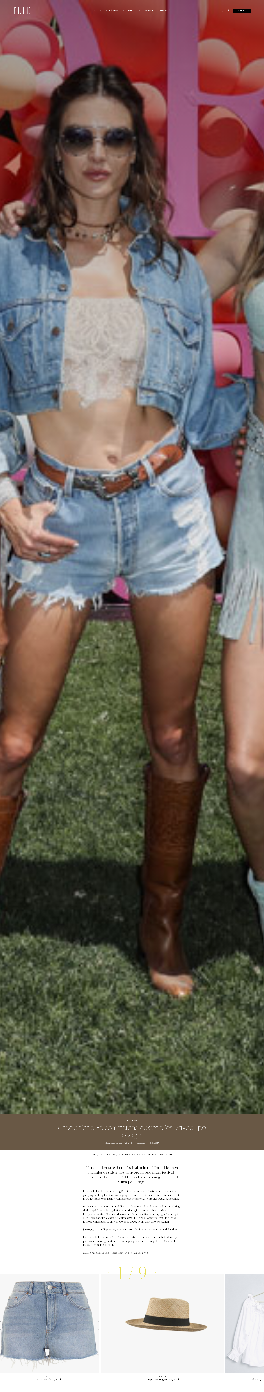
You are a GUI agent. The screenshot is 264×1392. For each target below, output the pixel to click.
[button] (156, 1273)
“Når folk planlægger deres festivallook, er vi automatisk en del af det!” (136, 1230)
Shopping (132, 1121)
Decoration (146, 11)
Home (94, 1155)
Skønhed (112, 11)
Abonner (242, 11)
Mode (97, 11)
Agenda (165, 11)
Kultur (127, 11)
